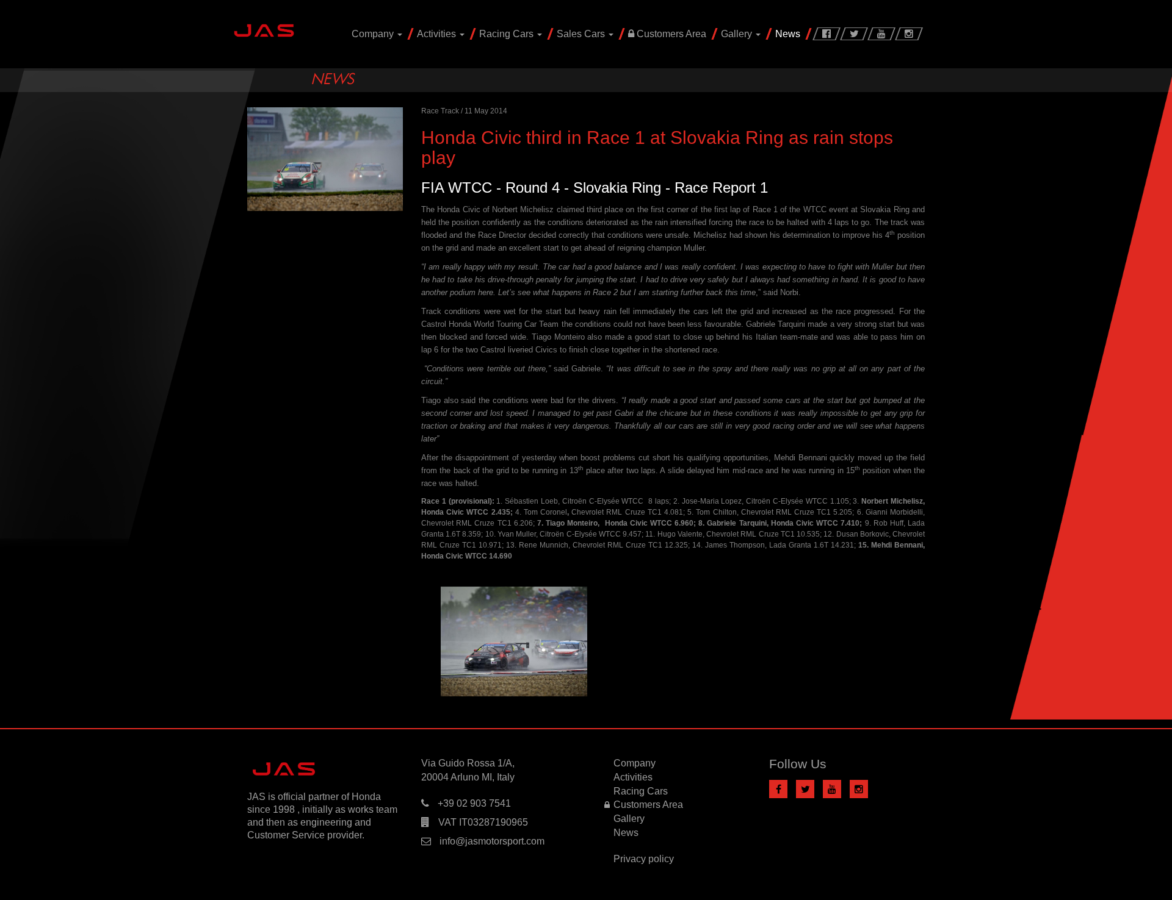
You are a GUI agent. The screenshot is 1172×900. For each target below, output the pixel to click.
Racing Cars (507, 34)
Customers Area (670, 34)
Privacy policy (643, 859)
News (787, 34)
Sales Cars (582, 34)
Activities (437, 34)
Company (374, 34)
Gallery (737, 34)
